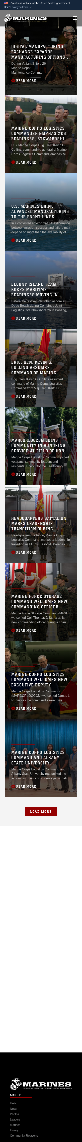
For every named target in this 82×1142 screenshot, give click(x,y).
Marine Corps (41, 1084)
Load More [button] (41, 811)
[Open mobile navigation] (74, 18)
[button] (18, 7)
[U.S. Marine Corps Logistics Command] (25, 18)
